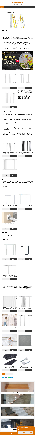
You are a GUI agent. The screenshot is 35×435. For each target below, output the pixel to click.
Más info (13, 87)
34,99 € (21, 87)
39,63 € (6, 107)
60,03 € (21, 330)
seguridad (11, 374)
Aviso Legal (6, 433)
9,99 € (6, 228)
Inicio (2, 7)
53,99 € (6, 259)
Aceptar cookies (23, 432)
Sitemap (13, 433)
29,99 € (6, 87)
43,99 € (21, 350)
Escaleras (7, 374)
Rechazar (31, 432)
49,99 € (6, 175)
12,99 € (6, 330)
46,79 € (6, 155)
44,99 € (21, 155)
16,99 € (6, 350)
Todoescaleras (17, 2)
